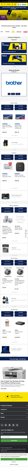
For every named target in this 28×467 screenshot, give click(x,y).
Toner (13, 93)
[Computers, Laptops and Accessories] (5, 350)
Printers (17, 93)
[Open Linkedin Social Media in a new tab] (9, 425)
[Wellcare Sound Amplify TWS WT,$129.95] (20, 219)
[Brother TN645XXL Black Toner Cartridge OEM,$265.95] (7, 116)
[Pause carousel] (2, 18)
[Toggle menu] (2, 4)
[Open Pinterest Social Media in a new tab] (17, 425)
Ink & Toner (14, 103)
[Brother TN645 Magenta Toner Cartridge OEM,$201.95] (20, 116)
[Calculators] (5, 249)
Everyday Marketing (19, 452)
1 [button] (12, 66)
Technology (14, 309)
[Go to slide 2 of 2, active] (14, 18)
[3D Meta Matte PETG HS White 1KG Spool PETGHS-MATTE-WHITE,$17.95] (20, 272)
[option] (14, 53)
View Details (3, 388)
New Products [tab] (7, 155)
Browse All (14, 39)
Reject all (14, 461)
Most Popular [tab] (20, 108)
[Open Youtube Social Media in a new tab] (13, 425)
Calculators (14, 247)
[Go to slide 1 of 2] (13, 18)
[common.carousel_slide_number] (14, 15)
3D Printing (14, 258)
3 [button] (15, 66)
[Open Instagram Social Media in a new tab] (5, 425)
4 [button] (15, 135)
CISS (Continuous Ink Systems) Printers (16, 195)
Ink (9, 93)
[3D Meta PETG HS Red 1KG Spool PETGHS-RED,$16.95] (7, 272)
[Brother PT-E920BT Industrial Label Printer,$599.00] (20, 166)
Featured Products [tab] (7, 108)
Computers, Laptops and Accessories (16, 349)
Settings (14, 459)
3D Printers (13, 298)
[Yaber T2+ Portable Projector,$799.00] (7, 323)
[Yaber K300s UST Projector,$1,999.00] (20, 323)
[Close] (26, 1)
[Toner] (14, 59)
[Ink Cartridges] (5, 143)
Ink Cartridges (14, 142)
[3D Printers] (5, 300)
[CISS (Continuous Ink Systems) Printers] (5, 196)
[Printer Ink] (14, 47)
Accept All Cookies (14, 464)
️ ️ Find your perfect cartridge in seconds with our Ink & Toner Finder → (14, 8)
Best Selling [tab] (21, 155)
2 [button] (12, 135)
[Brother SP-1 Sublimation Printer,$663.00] (7, 166)
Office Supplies (14, 205)
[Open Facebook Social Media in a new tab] (2, 425)
